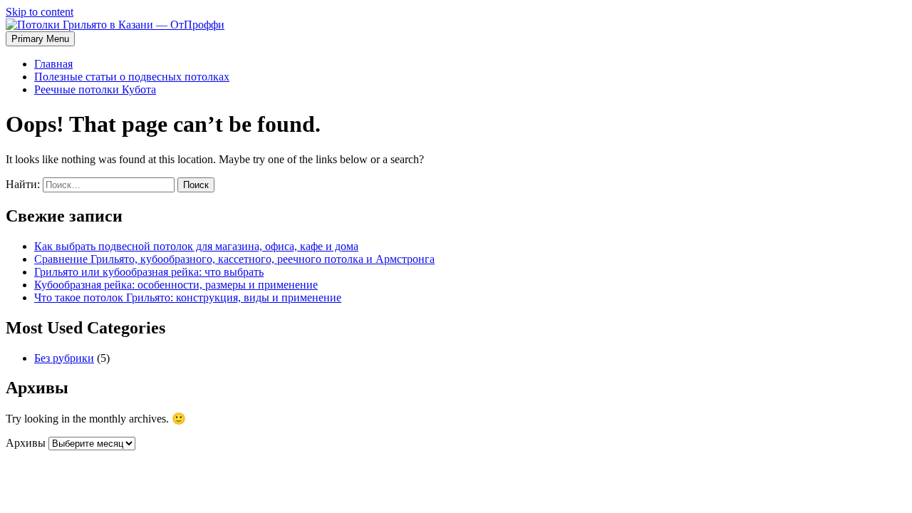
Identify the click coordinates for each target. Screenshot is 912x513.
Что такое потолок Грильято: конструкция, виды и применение (187, 297)
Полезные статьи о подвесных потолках (131, 77)
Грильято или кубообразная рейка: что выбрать (149, 272)
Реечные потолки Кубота (95, 89)
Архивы (26, 443)
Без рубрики (64, 358)
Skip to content (39, 12)
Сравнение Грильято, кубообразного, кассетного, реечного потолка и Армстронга (234, 259)
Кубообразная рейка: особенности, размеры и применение (176, 285)
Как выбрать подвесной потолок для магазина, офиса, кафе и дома (196, 246)
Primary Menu (40, 38)
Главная (53, 64)
